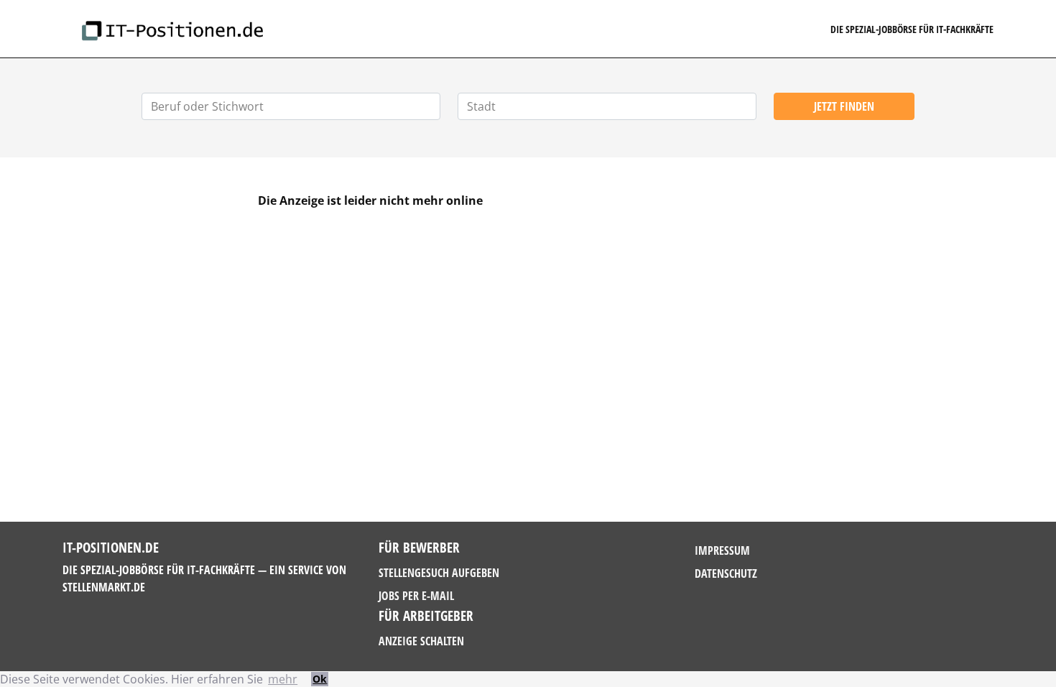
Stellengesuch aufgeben (439, 573)
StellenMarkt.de (103, 587)
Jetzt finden (844, 106)
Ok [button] (319, 679)
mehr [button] (282, 679)
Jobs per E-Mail (416, 596)
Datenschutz (726, 573)
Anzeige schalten (421, 641)
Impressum (722, 550)
